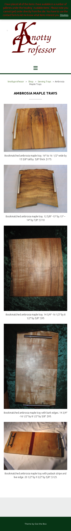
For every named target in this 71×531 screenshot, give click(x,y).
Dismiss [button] (64, 15)
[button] (35, 68)
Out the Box (41, 524)
